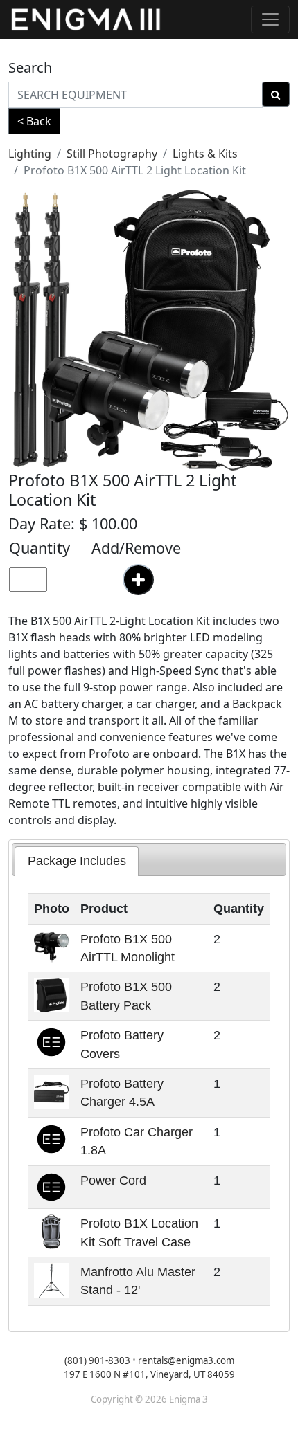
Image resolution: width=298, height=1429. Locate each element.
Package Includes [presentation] (77, 861)
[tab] (77, 860)
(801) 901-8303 (97, 1360)
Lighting (29, 153)
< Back (34, 121)
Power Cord (113, 1180)
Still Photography (112, 153)
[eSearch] (276, 94)
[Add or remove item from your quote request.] (138, 579)
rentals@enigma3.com (186, 1360)
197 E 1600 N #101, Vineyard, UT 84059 (149, 1374)
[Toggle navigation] (270, 19)
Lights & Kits (205, 153)
